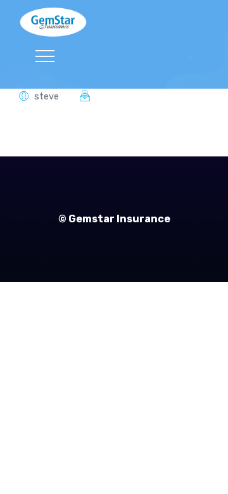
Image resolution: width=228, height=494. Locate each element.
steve (46, 96)
